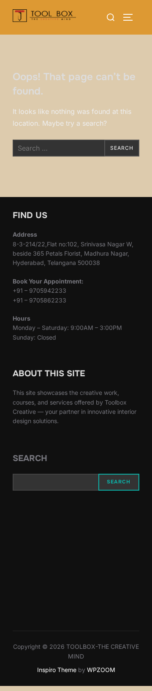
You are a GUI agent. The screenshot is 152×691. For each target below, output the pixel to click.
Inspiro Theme (56, 669)
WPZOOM (101, 669)
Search (30, 458)
